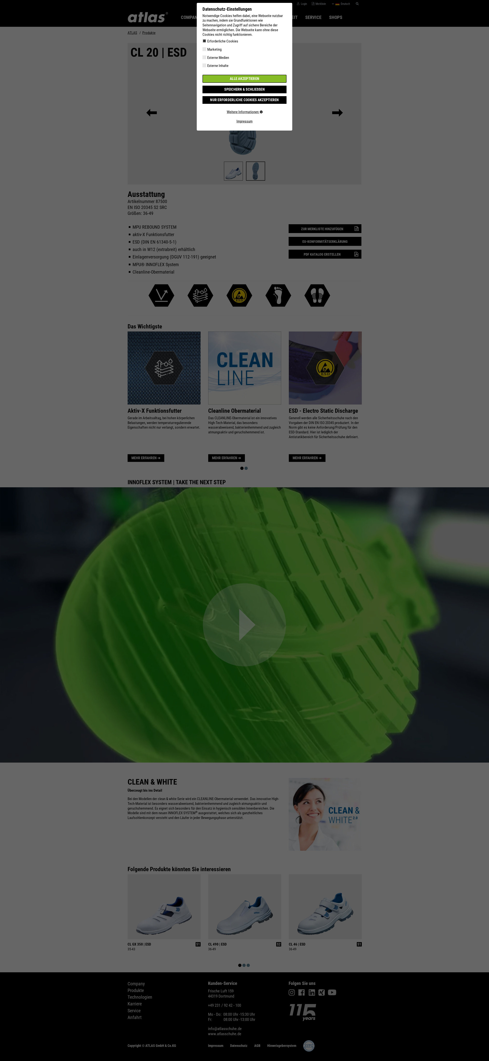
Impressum (244, 121)
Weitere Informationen (243, 112)
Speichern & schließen (244, 89)
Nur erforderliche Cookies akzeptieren (244, 100)
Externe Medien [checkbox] (218, 57)
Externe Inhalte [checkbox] (217, 65)
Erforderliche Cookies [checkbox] (222, 41)
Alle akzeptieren (244, 78)
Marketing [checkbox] (214, 49)
